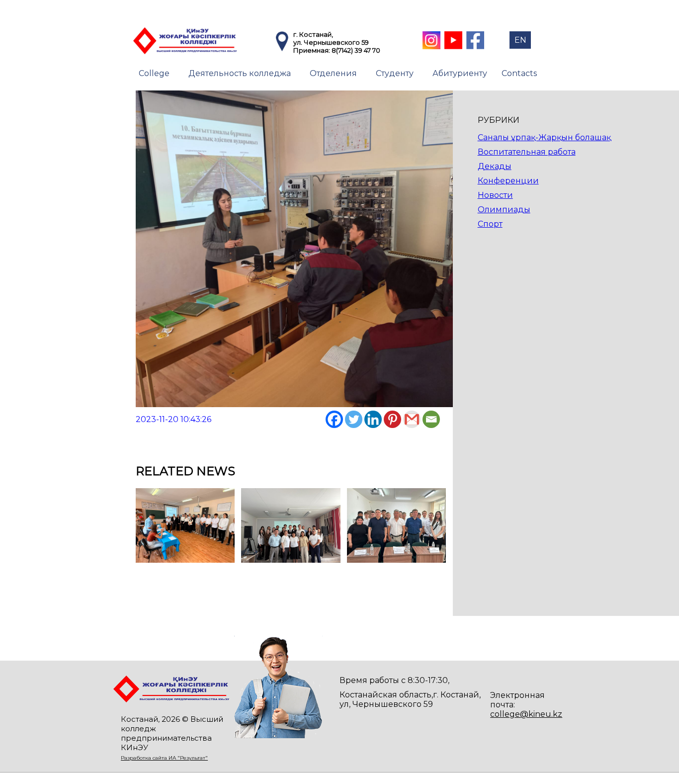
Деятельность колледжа (239, 73)
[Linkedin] (373, 419)
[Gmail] (412, 419)
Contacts (519, 73)
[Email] (431, 419)
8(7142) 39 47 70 (356, 50)
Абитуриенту (459, 73)
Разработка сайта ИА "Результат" (164, 758)
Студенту (395, 73)
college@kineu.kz (526, 714)
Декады (494, 166)
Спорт (490, 224)
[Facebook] (334, 419)
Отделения (333, 73)
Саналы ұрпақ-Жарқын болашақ (544, 137)
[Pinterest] (392, 419)
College (154, 73)
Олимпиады (504, 209)
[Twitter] (353, 419)
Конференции (508, 180)
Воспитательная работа (527, 152)
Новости (495, 195)
